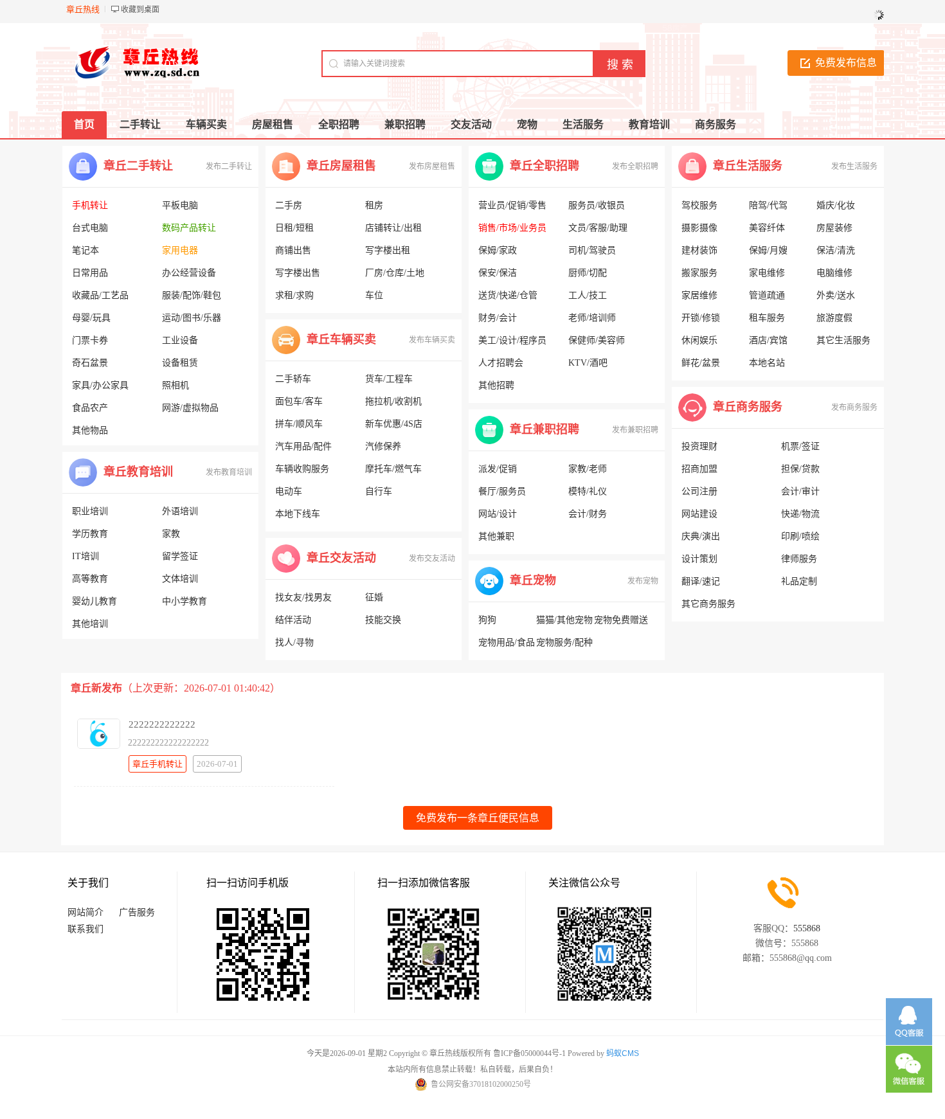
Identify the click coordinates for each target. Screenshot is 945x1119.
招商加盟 (699, 469)
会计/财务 (587, 514)
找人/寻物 (294, 642)
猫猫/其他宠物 (564, 620)
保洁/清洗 (835, 250)
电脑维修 (834, 273)
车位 (374, 295)
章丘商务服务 (747, 406)
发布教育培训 (229, 472)
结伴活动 (293, 620)
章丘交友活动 (341, 557)
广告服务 (137, 912)
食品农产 (90, 408)
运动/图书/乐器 (191, 318)
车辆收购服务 (302, 469)
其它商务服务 (708, 604)
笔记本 (85, 250)
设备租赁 (180, 363)
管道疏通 (767, 295)
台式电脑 (90, 228)
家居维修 (699, 295)
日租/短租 (294, 228)
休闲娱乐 (699, 340)
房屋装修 (834, 228)
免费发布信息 (846, 62)
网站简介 (86, 912)
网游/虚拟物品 (190, 408)
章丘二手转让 (138, 165)
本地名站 (767, 363)
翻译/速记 (700, 581)
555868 (806, 928)
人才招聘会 (500, 363)
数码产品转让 (189, 228)
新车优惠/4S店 (393, 424)
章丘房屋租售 (341, 165)
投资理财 (699, 446)
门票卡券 (90, 340)
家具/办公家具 (100, 385)
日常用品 (90, 273)
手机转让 (90, 205)
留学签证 (180, 556)
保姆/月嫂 (768, 250)
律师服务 (799, 559)
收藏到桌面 (140, 9)
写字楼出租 (387, 250)
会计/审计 (800, 491)
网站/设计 (497, 514)
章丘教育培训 (138, 471)
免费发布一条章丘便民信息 (477, 817)
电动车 (288, 491)
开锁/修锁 (700, 318)
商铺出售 (293, 250)
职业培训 (90, 511)
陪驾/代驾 (768, 205)
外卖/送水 (835, 295)
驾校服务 (699, 205)
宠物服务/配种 (564, 642)
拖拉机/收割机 (393, 401)
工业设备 (180, 340)
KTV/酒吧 (588, 363)
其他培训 (90, 624)
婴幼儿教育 (94, 601)
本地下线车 (297, 514)
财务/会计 (497, 318)
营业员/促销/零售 (512, 205)
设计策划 (699, 559)
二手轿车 (293, 379)
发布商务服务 (854, 407)
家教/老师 (587, 469)
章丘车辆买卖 (341, 339)
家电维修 (767, 273)
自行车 (378, 491)
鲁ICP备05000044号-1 (529, 1053)
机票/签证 (800, 446)
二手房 (288, 205)
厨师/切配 (587, 273)
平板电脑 (180, 205)
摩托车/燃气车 (393, 469)
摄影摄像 (699, 228)
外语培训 (180, 511)
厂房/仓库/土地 (394, 273)
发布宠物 (642, 581)
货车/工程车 (389, 379)
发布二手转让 (229, 166)
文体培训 (180, 579)
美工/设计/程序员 (512, 340)
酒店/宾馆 (768, 340)
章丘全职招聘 (544, 165)
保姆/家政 (497, 250)
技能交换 (383, 620)
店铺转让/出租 (393, 228)
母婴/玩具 (91, 318)
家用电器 (180, 250)
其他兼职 (496, 536)
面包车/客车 (299, 401)
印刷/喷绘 (800, 536)
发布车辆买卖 (432, 340)
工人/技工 (587, 295)
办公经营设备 (189, 273)
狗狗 (487, 620)
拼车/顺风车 (299, 424)
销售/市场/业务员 (512, 228)
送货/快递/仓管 (507, 295)
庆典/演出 (700, 536)
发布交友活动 (432, 558)
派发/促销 (497, 469)
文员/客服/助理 (597, 228)
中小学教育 (184, 601)
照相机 (175, 385)
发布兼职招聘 (635, 429)
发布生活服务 (854, 166)
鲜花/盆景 (700, 363)
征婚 (374, 597)
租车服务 (767, 318)
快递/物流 (800, 514)
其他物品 (90, 430)
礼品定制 (799, 581)
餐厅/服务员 (502, 491)
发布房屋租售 (432, 166)
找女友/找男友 (303, 597)
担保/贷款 (800, 469)
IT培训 (85, 556)
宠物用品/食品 (506, 642)
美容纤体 (767, 228)
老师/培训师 (592, 318)
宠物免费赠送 (621, 620)
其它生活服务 (843, 340)
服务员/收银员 (596, 205)
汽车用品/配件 (303, 446)
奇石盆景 (90, 363)
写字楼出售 (297, 273)
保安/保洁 (497, 273)
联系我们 (86, 929)
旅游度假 (834, 318)
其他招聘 (496, 385)
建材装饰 (699, 250)
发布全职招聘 (635, 166)
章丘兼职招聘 (544, 429)
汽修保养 (383, 446)
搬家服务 (699, 273)
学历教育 (90, 534)
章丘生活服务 (747, 165)
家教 (171, 534)
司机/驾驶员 (592, 250)
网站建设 (699, 514)
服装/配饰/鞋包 (191, 295)
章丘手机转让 (157, 764)
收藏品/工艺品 (100, 295)
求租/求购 (294, 295)
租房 (374, 205)
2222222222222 (162, 724)
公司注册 (699, 491)
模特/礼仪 (587, 491)
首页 (84, 124)
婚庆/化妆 (835, 205)
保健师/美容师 (596, 340)
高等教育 (90, 579)
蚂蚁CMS (622, 1053)
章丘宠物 (533, 580)
